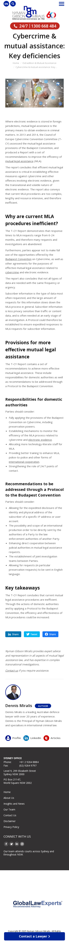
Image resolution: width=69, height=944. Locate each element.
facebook (50, 634)
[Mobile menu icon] (61, 4)
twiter (32, 634)
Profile (16, 738)
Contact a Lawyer (33, 936)
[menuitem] (6, 4)
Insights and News (14, 803)
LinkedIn (35, 738)
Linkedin (13, 634)
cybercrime (12, 272)
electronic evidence (40, 439)
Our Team (9, 809)
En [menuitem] (6, 3)
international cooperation (24, 462)
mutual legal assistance (19, 161)
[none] (6, 4)
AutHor (43, 706)
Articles (56, 738)
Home (7, 792)
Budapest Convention (18, 259)
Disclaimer (10, 821)
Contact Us (10, 815)
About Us (9, 797)
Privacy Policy (11, 827)
